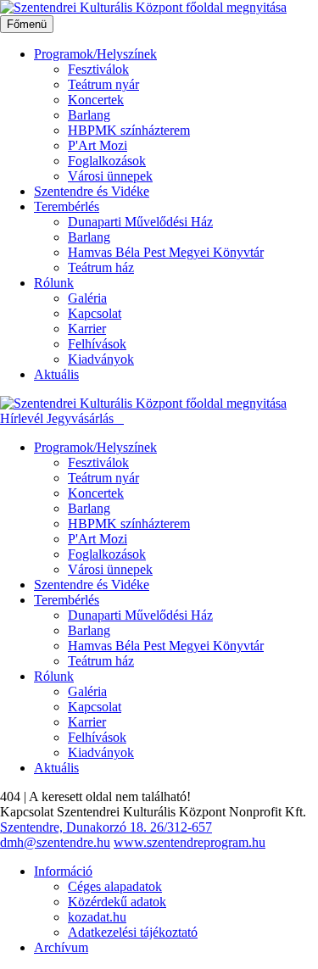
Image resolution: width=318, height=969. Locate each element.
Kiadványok (101, 359)
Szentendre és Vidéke (91, 191)
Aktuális (56, 374)
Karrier (87, 328)
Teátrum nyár (103, 84)
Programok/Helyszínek (95, 54)
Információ (63, 871)
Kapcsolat (94, 313)
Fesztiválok (98, 69)
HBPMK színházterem (129, 130)
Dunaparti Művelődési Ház (140, 221)
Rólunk (54, 283)
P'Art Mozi (97, 145)
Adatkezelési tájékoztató (133, 932)
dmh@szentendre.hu (55, 842)
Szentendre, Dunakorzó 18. (75, 827)
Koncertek (96, 99)
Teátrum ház (101, 267)
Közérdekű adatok (117, 901)
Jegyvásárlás (82, 418)
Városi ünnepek (110, 176)
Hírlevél (23, 418)
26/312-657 (181, 827)
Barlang (89, 115)
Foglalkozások (107, 160)
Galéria (87, 298)
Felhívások (97, 344)
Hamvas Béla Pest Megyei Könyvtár (166, 252)
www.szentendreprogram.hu (189, 842)
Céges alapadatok (115, 886)
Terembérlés (66, 206)
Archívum (61, 947)
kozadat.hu (97, 917)
